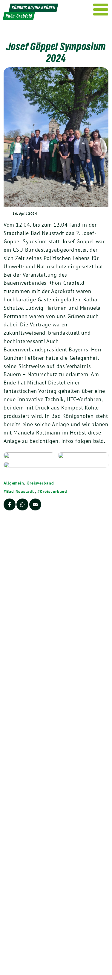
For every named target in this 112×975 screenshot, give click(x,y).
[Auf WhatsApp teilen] (22, 504)
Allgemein (14, 483)
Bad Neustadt (20, 491)
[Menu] (101, 9)
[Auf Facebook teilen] (10, 504)
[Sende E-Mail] (35, 504)
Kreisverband (40, 483)
